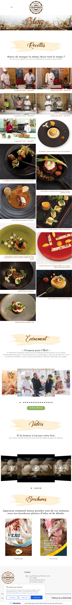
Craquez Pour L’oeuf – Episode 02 (60, 115)
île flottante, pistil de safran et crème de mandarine (54, 151)
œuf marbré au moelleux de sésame (23, 220)
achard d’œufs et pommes (26, 291)
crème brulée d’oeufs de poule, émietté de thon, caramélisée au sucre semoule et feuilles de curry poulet (19, 258)
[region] (24, 592)
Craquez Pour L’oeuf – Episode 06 (24, 90)
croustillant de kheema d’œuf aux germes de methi (18, 180)
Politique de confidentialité (61, 598)
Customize (12, 597)
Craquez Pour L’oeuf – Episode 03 (24, 115)
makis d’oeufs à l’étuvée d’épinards (59, 229)
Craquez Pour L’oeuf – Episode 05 (60, 90)
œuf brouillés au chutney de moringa (59, 298)
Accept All (37, 597)
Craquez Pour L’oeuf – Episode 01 (24, 141)
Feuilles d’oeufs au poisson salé (24, 322)
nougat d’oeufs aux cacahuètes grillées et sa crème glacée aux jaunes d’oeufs (54, 266)
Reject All (24, 597)
